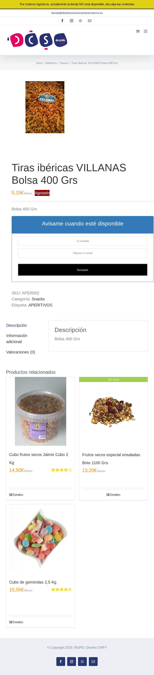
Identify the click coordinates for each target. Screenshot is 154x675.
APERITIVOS (40, 305)
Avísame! (82, 269)
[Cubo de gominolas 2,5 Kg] (40, 539)
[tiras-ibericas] (77, 110)
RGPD (79, 647)
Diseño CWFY (96, 647)
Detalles (18, 494)
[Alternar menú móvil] (146, 31)
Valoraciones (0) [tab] (20, 352)
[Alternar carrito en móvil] (138, 31)
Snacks (38, 299)
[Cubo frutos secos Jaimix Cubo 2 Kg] (40, 411)
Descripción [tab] (16, 325)
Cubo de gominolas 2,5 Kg (32, 582)
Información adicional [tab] (16, 338)
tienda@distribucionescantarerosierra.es (77, 12)
